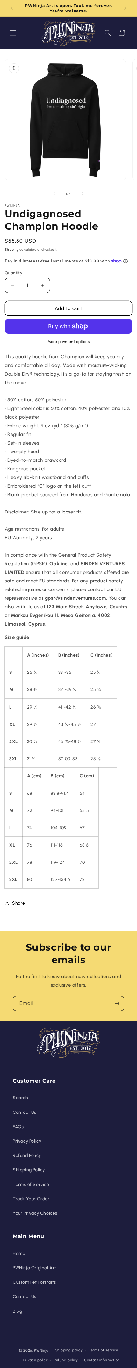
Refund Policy (27, 1155)
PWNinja (41, 1351)
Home (19, 1253)
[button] (13, 33)
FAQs (18, 1126)
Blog (17, 1311)
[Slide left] (54, 193)
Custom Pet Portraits (34, 1282)
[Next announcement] (125, 8)
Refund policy (66, 1360)
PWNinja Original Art (34, 1268)
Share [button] (18, 903)
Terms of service (103, 1350)
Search (20, 1097)
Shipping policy (69, 1350)
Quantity (13, 272)
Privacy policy (35, 1360)
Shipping (12, 249)
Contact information (102, 1360)
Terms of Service (31, 1184)
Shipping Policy (29, 1170)
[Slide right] (83, 193)
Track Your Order (31, 1199)
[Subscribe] (117, 1003)
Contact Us (24, 1112)
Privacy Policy (27, 1141)
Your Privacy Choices (35, 1213)
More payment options (68, 341)
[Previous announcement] (12, 8)
